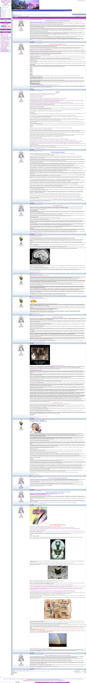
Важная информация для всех (5, 37)
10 (23, 14)
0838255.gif (36, 313)
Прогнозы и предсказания (4, 42)
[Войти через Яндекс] (5, 26)
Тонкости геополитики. (4, 49)
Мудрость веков (3, 47)
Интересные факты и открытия (5, 38)
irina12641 (21, 15)
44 (41, 506)
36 (42, 235)
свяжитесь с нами (60, 680)
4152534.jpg (36, 474)
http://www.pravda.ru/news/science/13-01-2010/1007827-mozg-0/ (38, 503)
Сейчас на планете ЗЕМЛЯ (4, 41)
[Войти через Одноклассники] (9, 26)
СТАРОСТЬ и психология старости (5, 33)
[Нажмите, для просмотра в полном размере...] (40, 364)
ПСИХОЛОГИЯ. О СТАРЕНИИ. (5, 34)
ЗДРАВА (19, 16)
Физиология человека (22, 16)
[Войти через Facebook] (4, 26)
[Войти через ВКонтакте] (2, 26)
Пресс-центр (2, 35)
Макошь (19, 15)
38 (42, 297)
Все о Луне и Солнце (4, 36)
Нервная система (3, 48)
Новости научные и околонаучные (5, 39)
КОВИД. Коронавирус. (4, 44)
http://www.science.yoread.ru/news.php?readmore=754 (36, 486)
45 (43, 654)
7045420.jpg (36, 272)
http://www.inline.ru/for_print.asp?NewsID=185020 (36, 40)
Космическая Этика (15, 16)
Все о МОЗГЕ (27, 16)
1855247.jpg (36, 417)
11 (24, 14)
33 (42, 90)
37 (41, 274)
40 (43, 344)
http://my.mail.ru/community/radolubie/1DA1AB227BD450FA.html (37, 148)
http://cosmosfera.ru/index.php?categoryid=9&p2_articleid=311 (37, 341)
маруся (21, 235)
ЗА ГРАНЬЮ (2, 40)
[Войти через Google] (7, 26)
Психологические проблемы (4, 43)
